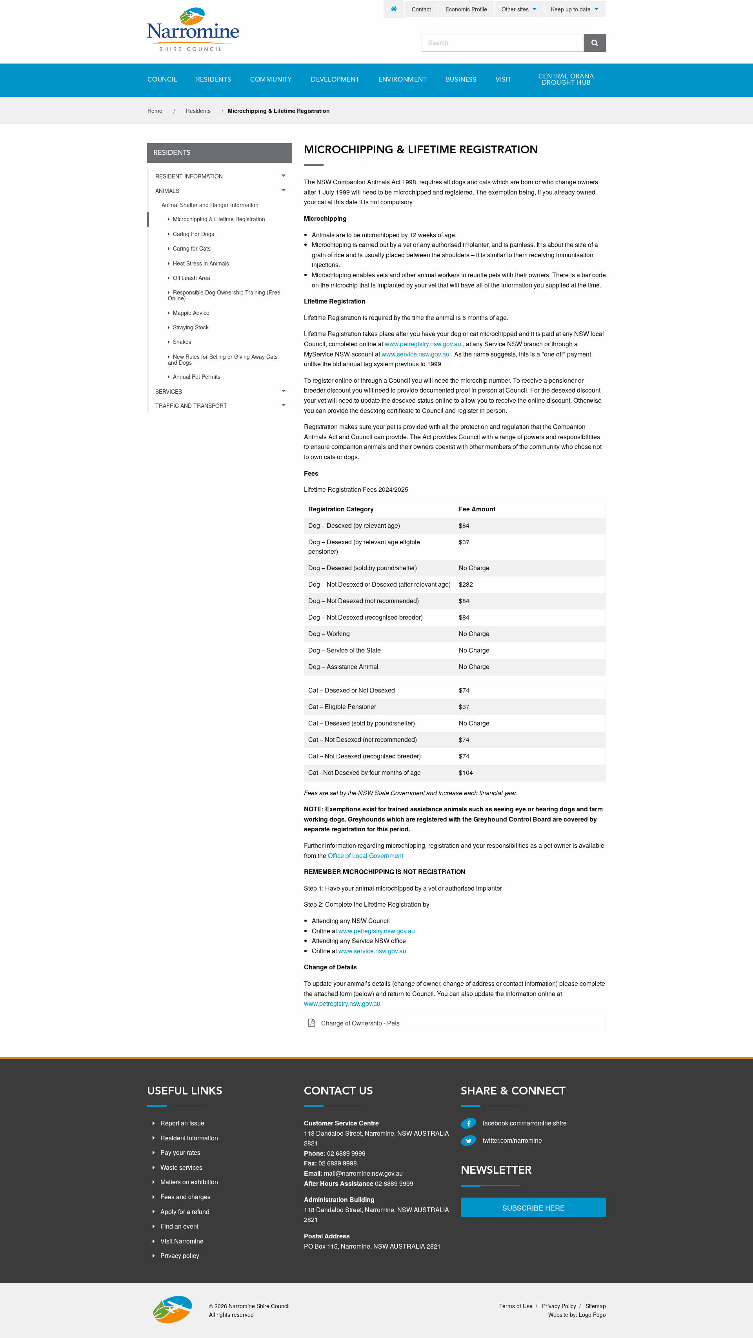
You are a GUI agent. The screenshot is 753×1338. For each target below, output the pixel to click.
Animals (167, 191)
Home (154, 111)
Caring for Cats (192, 248)
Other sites (515, 9)
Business (461, 80)
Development (335, 80)
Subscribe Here (533, 1207)
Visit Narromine (182, 1240)
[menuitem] (394, 9)
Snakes (182, 341)
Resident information (189, 1137)
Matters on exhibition (189, 1181)
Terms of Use (516, 1306)
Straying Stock (191, 327)
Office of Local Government (365, 855)
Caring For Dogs (193, 234)
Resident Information (189, 176)
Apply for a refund (184, 1211)
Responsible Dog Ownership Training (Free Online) (224, 295)
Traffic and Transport (191, 405)
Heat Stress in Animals (201, 263)
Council (162, 80)
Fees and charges (185, 1196)
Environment (402, 80)
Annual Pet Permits (196, 376)
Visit (503, 80)
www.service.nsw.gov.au (372, 950)
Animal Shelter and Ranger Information (210, 205)
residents (198, 111)
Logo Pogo (592, 1314)
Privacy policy (179, 1255)
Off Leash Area (191, 278)
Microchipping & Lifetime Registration (219, 219)
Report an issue (182, 1122)
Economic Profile (466, 9)
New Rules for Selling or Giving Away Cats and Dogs (223, 359)
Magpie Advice (191, 312)
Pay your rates (180, 1152)
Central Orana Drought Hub (566, 80)
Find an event (179, 1226)
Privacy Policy (559, 1306)
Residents (213, 80)
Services (168, 391)
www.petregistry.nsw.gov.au (376, 930)
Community (271, 80)
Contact (421, 9)
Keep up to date (571, 9)
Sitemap (596, 1306)
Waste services (181, 1167)
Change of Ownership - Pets (360, 1022)
